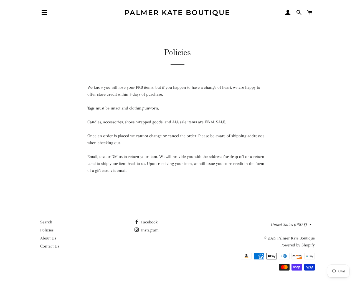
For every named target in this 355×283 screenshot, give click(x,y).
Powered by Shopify (297, 245)
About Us (48, 238)
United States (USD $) (289, 224)
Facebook (149, 222)
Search (46, 222)
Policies (47, 230)
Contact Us (49, 246)
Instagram (149, 230)
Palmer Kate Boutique (177, 12)
